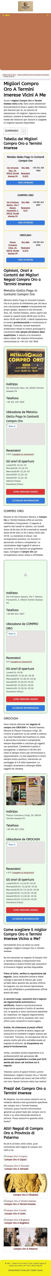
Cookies (33, 1270)
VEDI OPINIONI (25, 182)
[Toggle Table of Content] (22, 131)
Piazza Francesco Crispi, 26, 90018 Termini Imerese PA (13, 248)
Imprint (40, 1270)
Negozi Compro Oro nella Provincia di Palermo (33, 75)
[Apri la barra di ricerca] (48, 15)
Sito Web (25, 168)
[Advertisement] (25, 44)
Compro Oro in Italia (9, 75)
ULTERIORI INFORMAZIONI (25, 500)
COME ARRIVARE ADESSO (25, 491)
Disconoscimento (14, 1270)
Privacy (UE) (25, 1270)
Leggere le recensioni (23, 454)
